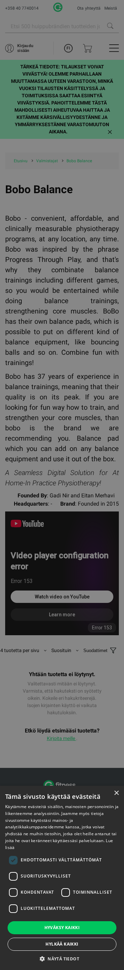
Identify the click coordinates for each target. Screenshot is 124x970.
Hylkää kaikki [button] (61, 944)
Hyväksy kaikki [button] (62, 927)
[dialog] (62, 485)
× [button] (116, 793)
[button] (62, 958)
